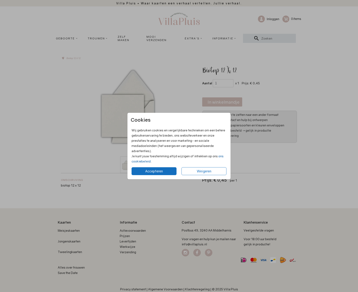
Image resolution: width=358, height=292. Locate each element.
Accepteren (154, 171)
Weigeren (204, 171)
